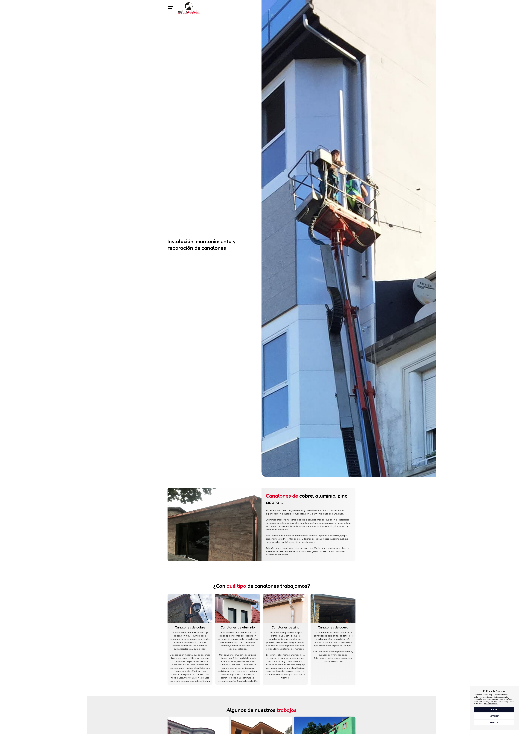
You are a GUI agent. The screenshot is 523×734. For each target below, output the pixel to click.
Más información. (491, 704)
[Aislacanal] (189, 8)
